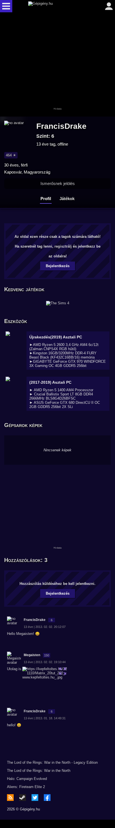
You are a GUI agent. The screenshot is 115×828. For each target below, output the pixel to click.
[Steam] (22, 797)
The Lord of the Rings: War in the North (38, 770)
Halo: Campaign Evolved (27, 779)
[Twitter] (35, 797)
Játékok (67, 198)
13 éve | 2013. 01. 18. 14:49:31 (45, 718)
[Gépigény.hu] (56, 6)
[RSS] (10, 797)
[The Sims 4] (57, 303)
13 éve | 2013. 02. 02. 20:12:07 (45, 626)
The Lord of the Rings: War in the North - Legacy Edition (52, 762)
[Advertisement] (57, 65)
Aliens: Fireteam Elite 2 (26, 787)
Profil (45, 198)
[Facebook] (47, 797)
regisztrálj (63, 246)
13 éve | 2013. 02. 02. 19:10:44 (45, 662)
